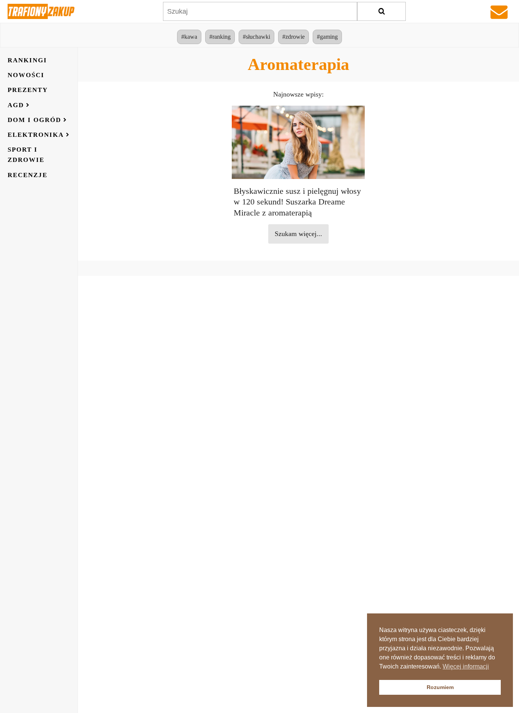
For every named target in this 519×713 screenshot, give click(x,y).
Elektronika (36, 134)
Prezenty (28, 89)
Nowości (26, 75)
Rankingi (27, 60)
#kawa (189, 36)
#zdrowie (293, 36)
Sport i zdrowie (26, 154)
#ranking (220, 36)
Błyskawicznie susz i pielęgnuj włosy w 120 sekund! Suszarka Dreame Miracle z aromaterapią (297, 202)
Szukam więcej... (298, 234)
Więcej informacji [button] (466, 666)
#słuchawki (256, 36)
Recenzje (27, 175)
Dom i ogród (34, 120)
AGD (16, 105)
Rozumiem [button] (440, 687)
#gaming (327, 36)
